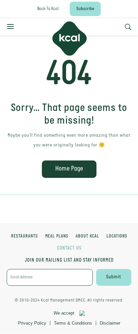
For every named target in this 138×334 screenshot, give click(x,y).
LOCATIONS (117, 236)
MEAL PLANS (56, 236)
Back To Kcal (48, 8)
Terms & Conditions (73, 323)
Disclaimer (110, 323)
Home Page (69, 168)
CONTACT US (69, 248)
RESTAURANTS (24, 236)
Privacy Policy (32, 323)
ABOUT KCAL (87, 236)
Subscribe (85, 8)
